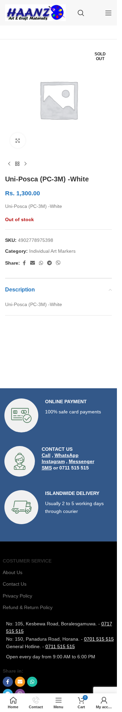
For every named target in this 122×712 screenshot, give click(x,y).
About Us (12, 572)
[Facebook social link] (24, 263)
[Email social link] (32, 263)
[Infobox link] (58, 415)
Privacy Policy (17, 596)
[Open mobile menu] (108, 13)
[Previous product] (9, 164)
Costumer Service (27, 561)
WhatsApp (67, 455)
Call (46, 455)
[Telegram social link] (49, 263)
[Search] (81, 13)
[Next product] (25, 164)
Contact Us (14, 584)
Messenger (81, 461)
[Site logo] (35, 12)
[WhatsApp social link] (41, 263)
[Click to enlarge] (17, 140)
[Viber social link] (58, 263)
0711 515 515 (60, 646)
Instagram (53, 461)
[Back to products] (17, 164)
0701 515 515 (99, 639)
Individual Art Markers (52, 251)
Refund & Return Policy (28, 607)
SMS (47, 467)
